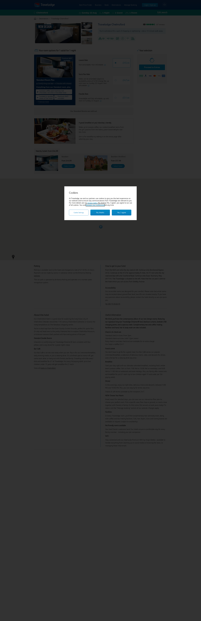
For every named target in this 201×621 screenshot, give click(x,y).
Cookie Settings (79, 212)
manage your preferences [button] (95, 205)
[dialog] (100, 203)
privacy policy (92, 203)
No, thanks (100, 212)
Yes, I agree (121, 212)
